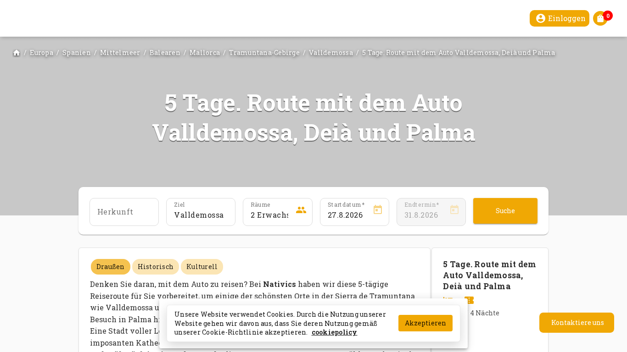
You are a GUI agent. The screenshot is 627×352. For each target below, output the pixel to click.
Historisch (156, 266)
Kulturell (202, 266)
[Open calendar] (378, 211)
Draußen (110, 266)
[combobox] (201, 214)
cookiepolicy (335, 332)
